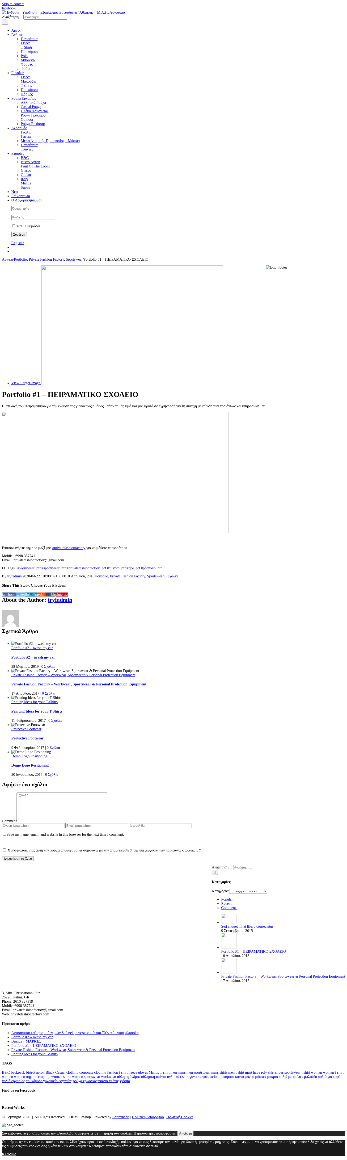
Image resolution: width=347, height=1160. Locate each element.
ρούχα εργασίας (85, 1081)
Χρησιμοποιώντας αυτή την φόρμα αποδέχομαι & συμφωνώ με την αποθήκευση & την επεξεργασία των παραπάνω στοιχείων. (104, 850)
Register (17, 243)
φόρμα (125, 1081)
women (7, 1077)
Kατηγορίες (220, 891)
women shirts (61, 1077)
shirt (271, 1072)
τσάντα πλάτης (108, 1081)
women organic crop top (32, 1077)
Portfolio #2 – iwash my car (32, 648)
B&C (6, 1072)
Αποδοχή (185, 1133)
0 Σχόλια (171, 576)
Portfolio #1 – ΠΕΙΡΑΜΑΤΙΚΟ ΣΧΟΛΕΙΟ (253, 951)
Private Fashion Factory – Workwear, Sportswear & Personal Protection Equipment (73, 675)
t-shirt (305, 1072)
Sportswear (155, 576)
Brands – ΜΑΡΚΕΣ (26, 1041)
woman (316, 1072)
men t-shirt (236, 1072)
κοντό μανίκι (244, 1077)
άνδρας (135, 1077)
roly (264, 1072)
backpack (18, 1072)
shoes (279, 1072)
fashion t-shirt (117, 1072)
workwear (108, 1077)
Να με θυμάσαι (28, 226)
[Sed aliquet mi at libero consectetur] (229, 922)
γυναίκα (195, 1077)
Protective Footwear (26, 729)
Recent (226, 903)
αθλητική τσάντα (153, 1077)
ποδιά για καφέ (329, 1077)
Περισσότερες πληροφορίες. (155, 1133)
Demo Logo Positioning (29, 756)
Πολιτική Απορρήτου (148, 1117)
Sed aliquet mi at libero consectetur (247, 926)
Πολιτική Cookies (179, 1117)
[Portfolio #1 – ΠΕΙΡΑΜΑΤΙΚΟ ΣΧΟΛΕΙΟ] (229, 947)
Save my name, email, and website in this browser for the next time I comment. (65, 834)
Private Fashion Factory (127, 576)
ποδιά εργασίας (13, 1081)
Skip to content (13, 4)
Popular (227, 899)
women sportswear (86, 1077)
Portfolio (101, 576)
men (173, 1072)
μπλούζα (310, 1077)
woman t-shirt (333, 1072)
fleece (132, 1072)
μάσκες (260, 1077)
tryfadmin (14, 576)
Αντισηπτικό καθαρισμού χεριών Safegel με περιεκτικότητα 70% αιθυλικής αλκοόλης (75, 1033)
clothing (72, 1072)
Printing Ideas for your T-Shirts (34, 702)
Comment (9, 821)
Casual (60, 1072)
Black (50, 1072)
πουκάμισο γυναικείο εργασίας (49, 1081)
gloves (143, 1072)
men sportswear (198, 1072)
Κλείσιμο (9, 1154)
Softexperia (120, 1117)
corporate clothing (92, 1072)
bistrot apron (35, 1072)
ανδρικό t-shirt (178, 1077)
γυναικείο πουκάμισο (218, 1077)
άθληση (123, 1077)
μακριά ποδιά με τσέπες (285, 1077)
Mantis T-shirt (159, 1072)
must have (252, 1072)
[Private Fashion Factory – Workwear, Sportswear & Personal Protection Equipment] (229, 972)
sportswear (292, 1072)
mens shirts (219, 1072)
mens (182, 1072)
